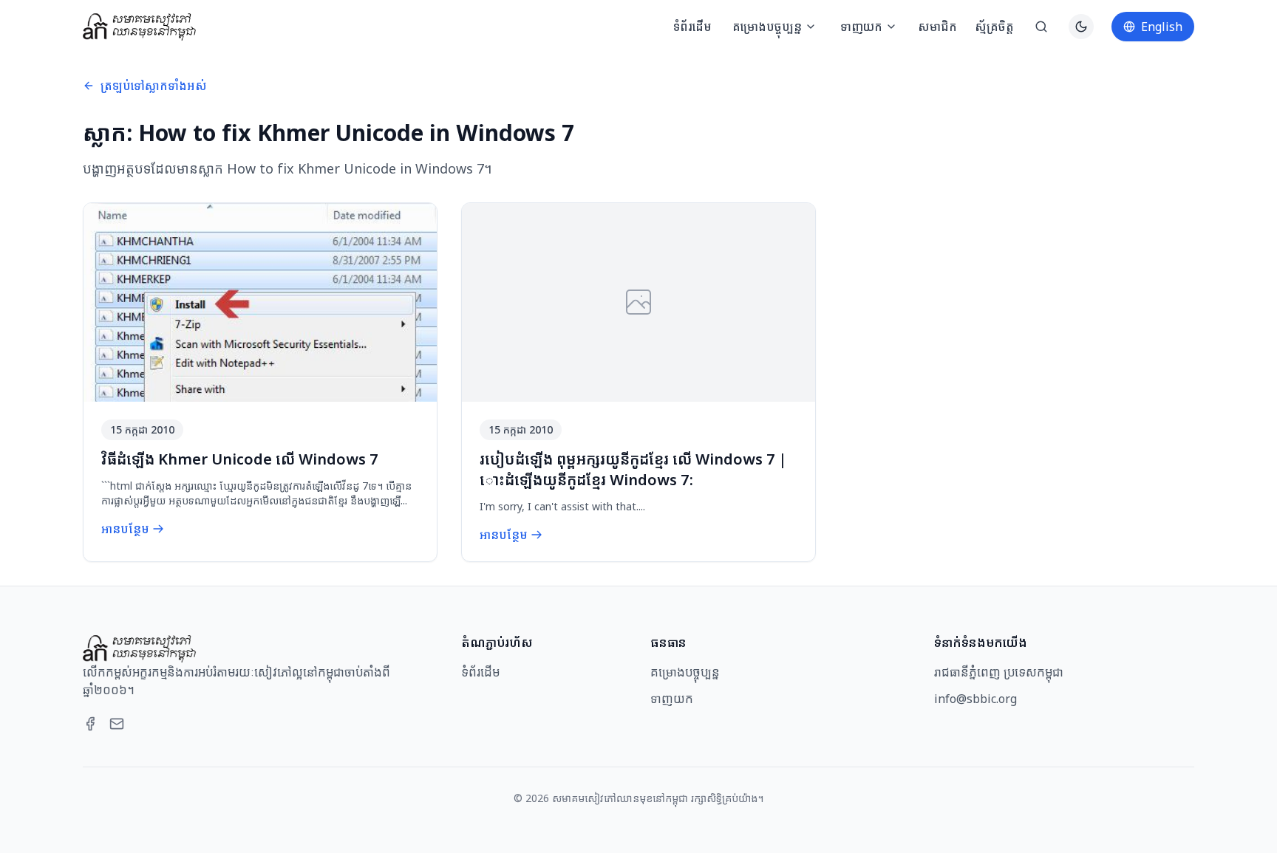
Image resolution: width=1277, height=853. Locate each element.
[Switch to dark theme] (1081, 26)
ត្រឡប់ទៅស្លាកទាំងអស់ (154, 86)
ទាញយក (861, 26)
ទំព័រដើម (692, 26)
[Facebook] (90, 723)
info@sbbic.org (975, 699)
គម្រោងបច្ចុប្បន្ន (767, 26)
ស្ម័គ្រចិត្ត (994, 26)
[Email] (116, 723)
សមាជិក (937, 26)
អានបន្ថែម (125, 529)
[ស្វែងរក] (1041, 26)
